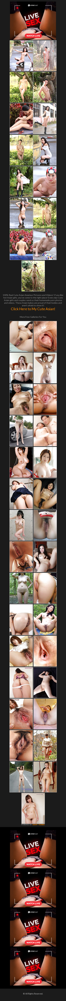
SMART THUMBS (38, 825)
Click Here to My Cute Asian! (33, 309)
